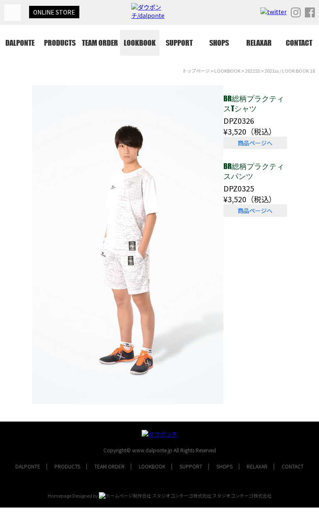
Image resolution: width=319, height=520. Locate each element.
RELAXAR (259, 42)
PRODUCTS (60, 42)
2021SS (252, 70)
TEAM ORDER (100, 42)
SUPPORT (179, 42)
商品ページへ (255, 143)
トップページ (196, 70)
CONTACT (299, 42)
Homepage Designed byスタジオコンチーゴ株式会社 (160, 495)
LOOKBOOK (140, 42)
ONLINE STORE (54, 12)
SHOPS (219, 42)
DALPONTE (19, 42)
